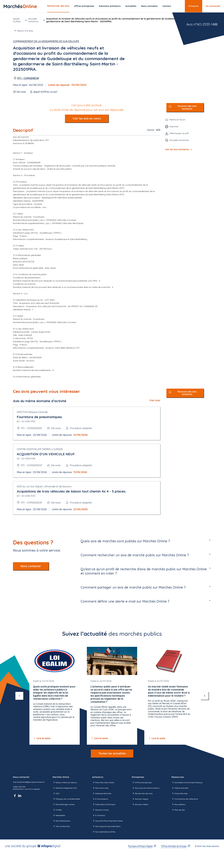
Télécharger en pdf (178, 133)
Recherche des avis (144, 793)
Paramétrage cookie (65, 804)
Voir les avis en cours (87, 118)
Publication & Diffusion (105, 804)
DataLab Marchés (103, 793)
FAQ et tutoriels (181, 788)
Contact (166, 6)
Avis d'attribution (63, 821)
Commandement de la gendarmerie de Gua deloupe (46, 41)
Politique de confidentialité (68, 799)
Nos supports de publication (108, 826)
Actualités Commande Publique (188, 782)
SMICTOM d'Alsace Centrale (32, 412)
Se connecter (213, 6)
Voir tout (154, 400)
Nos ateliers (179, 804)
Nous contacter (31, 566)
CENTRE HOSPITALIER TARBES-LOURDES (40, 449)
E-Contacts (100, 815)
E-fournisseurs (101, 799)
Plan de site (179, 810)
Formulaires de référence (186, 799)
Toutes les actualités (112, 753)
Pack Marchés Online (104, 782)
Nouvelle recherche (33, 20)
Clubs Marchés (181, 793)
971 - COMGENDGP (28, 78)
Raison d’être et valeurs (66, 782)
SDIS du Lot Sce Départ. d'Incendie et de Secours (44, 486)
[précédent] (19, 696)
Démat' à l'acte (102, 810)
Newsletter (60, 815)
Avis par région (141, 799)
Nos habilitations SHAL (105, 832)
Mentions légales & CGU (66, 788)
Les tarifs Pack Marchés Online (109, 821)
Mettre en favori (177, 119)
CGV (57, 793)
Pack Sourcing (101, 788)
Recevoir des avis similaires (187, 107)
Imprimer (173, 126)
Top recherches (63, 826)
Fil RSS (59, 810)
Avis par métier (141, 804)
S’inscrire (193, 6)
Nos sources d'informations (147, 788)
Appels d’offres (17, 20)
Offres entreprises (84, 6)
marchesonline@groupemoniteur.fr (29, 782)
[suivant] (205, 696)
